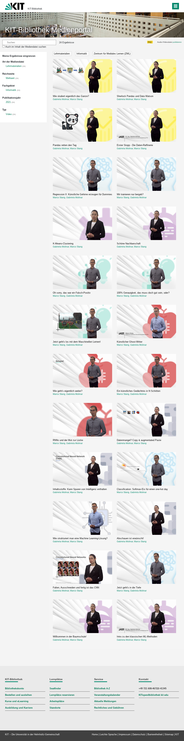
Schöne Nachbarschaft (129, 243)
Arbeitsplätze (57, 701)
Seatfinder (55, 688)
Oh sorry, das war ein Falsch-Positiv (72, 292)
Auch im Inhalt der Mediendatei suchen (25, 46)
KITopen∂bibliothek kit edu (153, 695)
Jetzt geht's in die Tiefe (129, 587)
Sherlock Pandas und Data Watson (135, 96)
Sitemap (169, 734)
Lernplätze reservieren (62, 695)
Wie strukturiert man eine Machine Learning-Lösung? (80, 538)
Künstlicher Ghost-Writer (129, 341)
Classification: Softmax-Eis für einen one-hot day (142, 489)
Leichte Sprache (108, 734)
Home (95, 734)
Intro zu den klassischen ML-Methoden (137, 636)
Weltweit (10, 78)
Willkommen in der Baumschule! (69, 636)
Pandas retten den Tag (64, 145)
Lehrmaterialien (14, 66)
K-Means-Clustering (63, 243)
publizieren (177, 42)
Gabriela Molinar (61, 99)
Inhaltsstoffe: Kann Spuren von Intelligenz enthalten (80, 489)
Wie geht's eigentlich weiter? (67, 391)
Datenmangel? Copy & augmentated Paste (139, 440)
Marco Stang (76, 99)
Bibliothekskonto (14, 688)
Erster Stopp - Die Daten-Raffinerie (135, 145)
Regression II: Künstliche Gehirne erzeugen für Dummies (82, 194)
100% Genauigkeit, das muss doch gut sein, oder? (143, 292)
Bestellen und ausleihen (18, 695)
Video (9, 114)
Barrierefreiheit (155, 734)
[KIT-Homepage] (14, 6)
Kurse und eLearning (16, 701)
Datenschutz (139, 734)
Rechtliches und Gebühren (109, 707)
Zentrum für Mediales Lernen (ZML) (112, 53)
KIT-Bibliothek (35, 8)
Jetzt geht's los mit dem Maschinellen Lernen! (77, 341)
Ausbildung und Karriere (19, 707)
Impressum (124, 734)
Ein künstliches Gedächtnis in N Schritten (138, 391)
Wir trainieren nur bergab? (130, 194)
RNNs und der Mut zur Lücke (68, 440)
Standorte (55, 707)
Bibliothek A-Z (102, 688)
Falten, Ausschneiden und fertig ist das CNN (76, 587)
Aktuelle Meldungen (105, 701)
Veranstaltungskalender (107, 695)
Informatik (11, 90)
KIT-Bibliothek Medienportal (48, 30)
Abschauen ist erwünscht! (130, 538)
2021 (8, 102)
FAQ (149, 42)
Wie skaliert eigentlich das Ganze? (71, 96)
